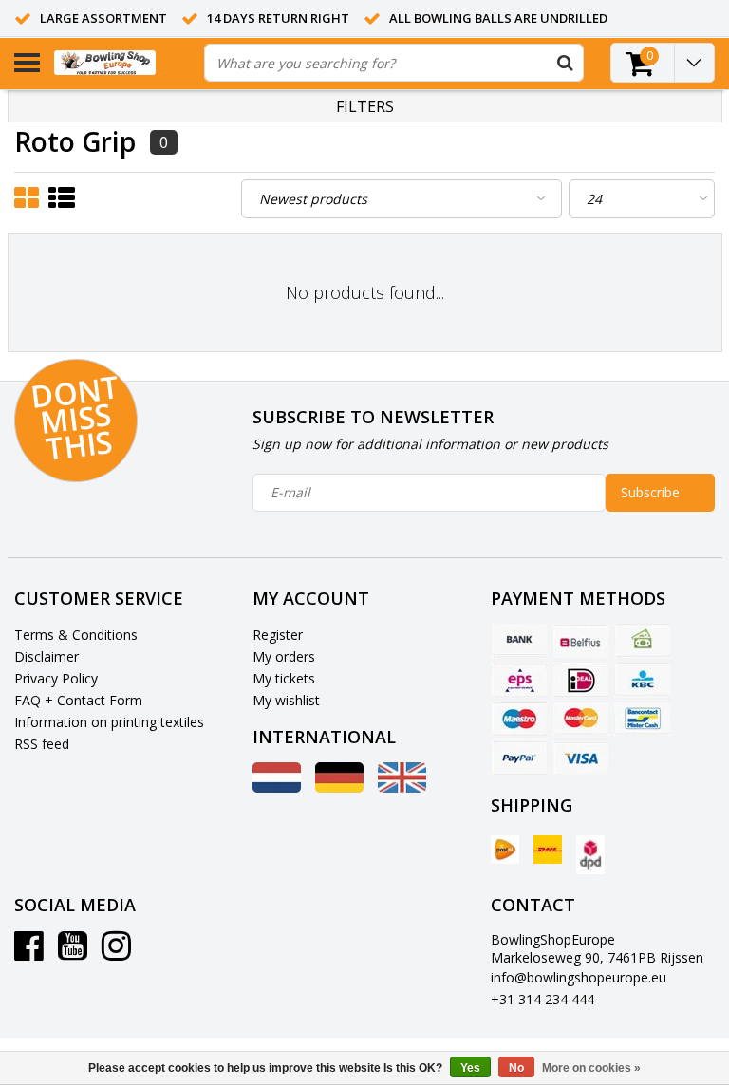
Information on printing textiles (109, 722)
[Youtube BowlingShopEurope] (72, 953)
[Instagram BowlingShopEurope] (116, 953)
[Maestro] (519, 719)
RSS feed (41, 744)
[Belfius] (580, 641)
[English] (402, 787)
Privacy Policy (56, 678)
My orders (283, 656)
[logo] (122, 63)
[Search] (565, 63)
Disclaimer (46, 656)
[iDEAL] (580, 680)
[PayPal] (519, 757)
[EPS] (519, 680)
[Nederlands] (276, 787)
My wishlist (286, 700)
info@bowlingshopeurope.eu (578, 977)
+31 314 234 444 (542, 999)
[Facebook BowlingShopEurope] (29, 953)
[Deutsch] (339, 787)
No (516, 1068)
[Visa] (580, 757)
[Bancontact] (642, 719)
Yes (470, 1068)
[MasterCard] (580, 719)
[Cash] (642, 641)
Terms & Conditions (76, 635)
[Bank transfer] (519, 641)
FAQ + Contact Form (78, 700)
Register (277, 635)
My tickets (283, 678)
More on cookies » (591, 1068)
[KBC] (642, 680)
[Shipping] (505, 849)
